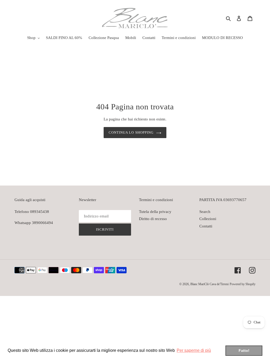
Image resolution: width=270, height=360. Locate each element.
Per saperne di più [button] (194, 350)
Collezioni (207, 219)
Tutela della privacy (155, 212)
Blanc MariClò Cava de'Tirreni (209, 284)
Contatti (205, 226)
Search (204, 212)
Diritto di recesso (153, 219)
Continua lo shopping (131, 132)
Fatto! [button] (244, 350)
